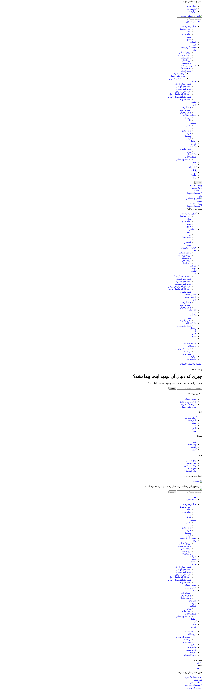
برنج (195, 50)
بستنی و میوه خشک (188, 65)
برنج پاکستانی (185, 52)
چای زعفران (185, 112)
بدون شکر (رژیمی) (188, 47)
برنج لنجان (186, 60)
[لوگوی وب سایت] (191, 16)
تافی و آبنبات (185, 149)
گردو (189, 138)
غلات (188, 120)
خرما (188, 133)
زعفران (193, 141)
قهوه (194, 164)
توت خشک (186, 131)
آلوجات (193, 42)
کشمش (187, 136)
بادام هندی (186, 34)
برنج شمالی (186, 58)
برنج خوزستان (184, 55)
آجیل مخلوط (185, 29)
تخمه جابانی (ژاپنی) (182, 84)
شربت (194, 144)
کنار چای (193, 167)
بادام (189, 31)
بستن (199, 662)
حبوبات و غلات (190, 115)
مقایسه (193, 652)
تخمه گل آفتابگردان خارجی (179, 97)
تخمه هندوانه (185, 99)
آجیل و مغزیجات (189, 26)
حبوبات (188, 118)
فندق (188, 39)
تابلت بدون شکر (184, 159)
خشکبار (193, 123)
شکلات (193, 146)
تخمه (194, 81)
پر (190, 128)
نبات (195, 177)
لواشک (193, 175)
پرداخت (187, 351)
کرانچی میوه (180, 73)
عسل (194, 162)
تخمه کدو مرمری (183, 89)
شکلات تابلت (191, 157)
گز (195, 172)
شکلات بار (192, 154)
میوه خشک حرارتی (177, 78)
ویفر (189, 151)
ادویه (194, 44)
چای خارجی (185, 110)
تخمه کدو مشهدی (183, 91)
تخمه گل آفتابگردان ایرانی (179, 94)
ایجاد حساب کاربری (193, 677)
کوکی (194, 170)
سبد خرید (187, 354)
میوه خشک (186, 71)
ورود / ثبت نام (190, 655)
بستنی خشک (185, 68)
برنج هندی (186, 63)
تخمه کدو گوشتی (183, 86)
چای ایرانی (186, 107)
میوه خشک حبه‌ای (177, 76)
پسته (189, 37)
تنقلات (194, 102)
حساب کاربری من (183, 348)
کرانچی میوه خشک (188, 402)
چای (195, 104)
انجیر (189, 125)
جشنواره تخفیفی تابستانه (191, 364)
